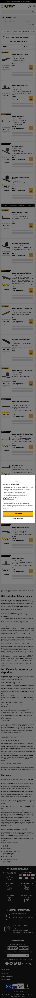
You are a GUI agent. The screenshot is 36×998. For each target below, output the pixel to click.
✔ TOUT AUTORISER (18, 513)
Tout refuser (18, 481)
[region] (18, 499)
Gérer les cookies (18, 518)
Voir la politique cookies (8, 498)
